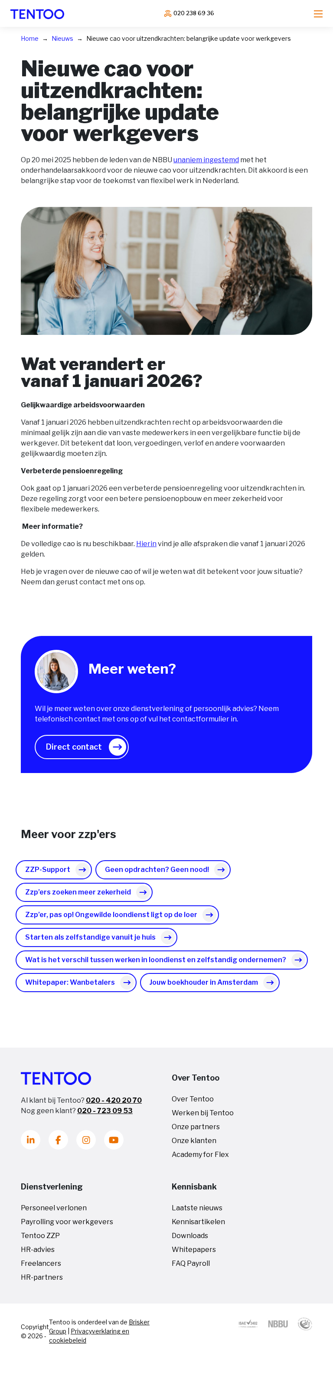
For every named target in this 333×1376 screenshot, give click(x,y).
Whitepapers (194, 1249)
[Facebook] (58, 1140)
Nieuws (62, 38)
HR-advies (38, 1249)
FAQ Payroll (191, 1263)
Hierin (146, 544)
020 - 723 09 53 (105, 1111)
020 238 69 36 (193, 13)
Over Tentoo (193, 1099)
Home (30, 38)
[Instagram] (86, 1140)
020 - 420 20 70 (114, 1100)
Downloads (190, 1236)
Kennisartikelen (198, 1222)
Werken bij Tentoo (203, 1113)
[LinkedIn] (30, 1140)
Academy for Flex (200, 1154)
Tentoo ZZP (40, 1236)
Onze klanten (194, 1141)
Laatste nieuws (197, 1208)
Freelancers (41, 1263)
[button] (82, 747)
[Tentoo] (37, 13)
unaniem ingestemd (206, 160)
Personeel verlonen (54, 1208)
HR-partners (42, 1277)
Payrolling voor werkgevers (67, 1222)
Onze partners (196, 1127)
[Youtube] (114, 1140)
